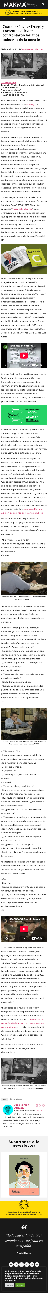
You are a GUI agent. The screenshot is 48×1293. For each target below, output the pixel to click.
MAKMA (39, 1111)
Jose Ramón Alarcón (32, 49)
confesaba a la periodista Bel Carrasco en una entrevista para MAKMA (22, 1023)
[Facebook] (36, 1105)
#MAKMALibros (8, 82)
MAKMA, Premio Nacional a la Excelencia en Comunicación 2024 (27, 12)
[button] (43, 4)
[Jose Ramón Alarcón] (8, 1110)
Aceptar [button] (20, 1285)
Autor (5, 1099)
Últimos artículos (16, 1099)
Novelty (30, 104)
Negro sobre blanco (22, 209)
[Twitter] (40, 1105)
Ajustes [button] (10, 1285)
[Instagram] (43, 1105)
